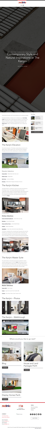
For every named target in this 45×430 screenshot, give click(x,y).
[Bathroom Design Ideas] (37, 128)
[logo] (22, 2)
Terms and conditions (34, 407)
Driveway (3, 181)
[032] (33, 351)
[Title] (11, 351)
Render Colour (4, 176)
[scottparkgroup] (20, 407)
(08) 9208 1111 (6, 421)
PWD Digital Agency (38, 428)
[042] (11, 383)
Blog (4, 364)
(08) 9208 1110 (6, 424)
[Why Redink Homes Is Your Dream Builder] (37, 118)
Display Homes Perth (11, 395)
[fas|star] (31, 414)
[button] (22, 5)
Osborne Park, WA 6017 (6, 417)
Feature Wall (4, 288)
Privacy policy (33, 408)
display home (4, 123)
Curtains (3, 293)
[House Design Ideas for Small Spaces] (37, 123)
